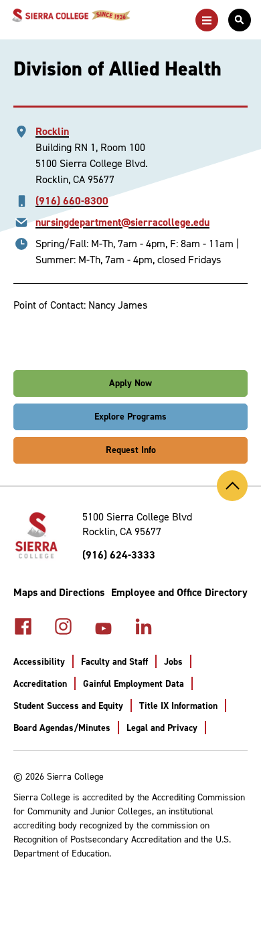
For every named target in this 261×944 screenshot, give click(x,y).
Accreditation (40, 683)
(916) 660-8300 (71, 201)
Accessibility (39, 661)
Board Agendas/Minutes (61, 728)
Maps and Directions (58, 592)
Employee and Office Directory (179, 592)
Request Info (131, 450)
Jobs (173, 661)
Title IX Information (178, 705)
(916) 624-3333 (118, 555)
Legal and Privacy (161, 728)
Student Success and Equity (68, 705)
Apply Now (130, 383)
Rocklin (52, 131)
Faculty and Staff (114, 661)
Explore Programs (130, 416)
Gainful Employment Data (133, 683)
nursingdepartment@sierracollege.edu (122, 222)
